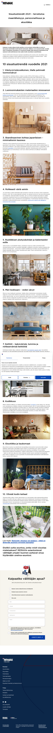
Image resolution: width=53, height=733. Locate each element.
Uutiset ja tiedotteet (8, 695)
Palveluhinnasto (7, 678)
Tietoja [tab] (43, 357)
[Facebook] (3, 702)
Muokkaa (26, 377)
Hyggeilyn (33, 404)
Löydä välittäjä (7, 707)
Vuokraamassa (7, 676)
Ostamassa (6, 673)
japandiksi (10, 148)
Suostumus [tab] (9, 357)
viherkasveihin (6, 503)
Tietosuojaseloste (42, 727)
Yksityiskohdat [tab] (26, 357)
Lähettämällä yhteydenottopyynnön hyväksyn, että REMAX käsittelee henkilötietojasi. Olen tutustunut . (26, 629)
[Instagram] (5, 702)
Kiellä (9, 377)
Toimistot (5, 709)
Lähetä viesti (36, 637)
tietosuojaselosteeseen (17, 630)
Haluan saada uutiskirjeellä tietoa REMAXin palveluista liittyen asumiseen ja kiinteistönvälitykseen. (26, 633)
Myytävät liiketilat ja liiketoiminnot (12, 683)
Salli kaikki (43, 377)
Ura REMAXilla (7, 697)
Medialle (5, 692)
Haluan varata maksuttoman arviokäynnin (22, 588)
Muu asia (14, 598)
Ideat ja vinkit (6, 681)
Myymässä (5, 671)
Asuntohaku (6, 669)
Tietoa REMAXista (8, 690)
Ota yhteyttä (6, 704)
